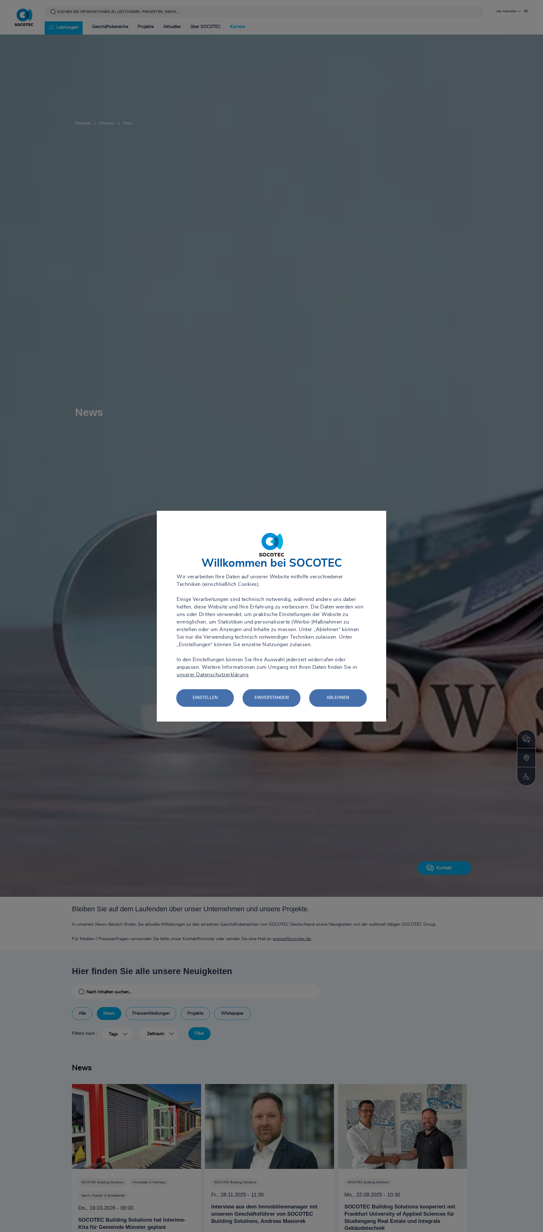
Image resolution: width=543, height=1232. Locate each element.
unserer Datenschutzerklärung (212, 674)
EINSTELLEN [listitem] (205, 697)
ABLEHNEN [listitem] (337, 697)
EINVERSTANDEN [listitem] (272, 697)
